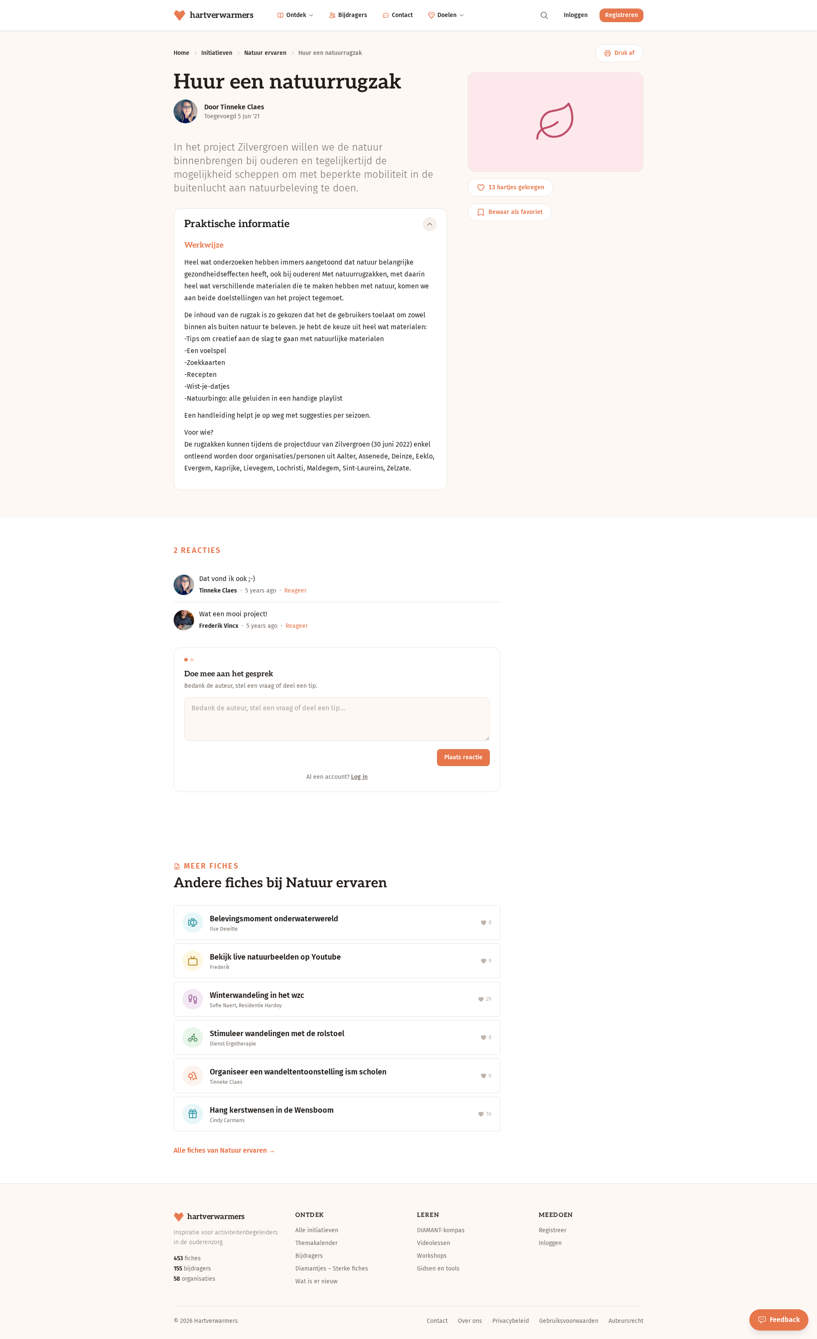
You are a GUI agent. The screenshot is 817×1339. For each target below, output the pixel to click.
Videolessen (433, 1243)
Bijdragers (352, 15)
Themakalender (316, 1243)
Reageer (295, 590)
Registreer (552, 1230)
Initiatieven (216, 53)
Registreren (621, 15)
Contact (402, 15)
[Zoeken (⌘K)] (544, 15)
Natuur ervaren (265, 53)
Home (181, 53)
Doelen (447, 15)
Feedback (785, 1320)
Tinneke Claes (218, 590)
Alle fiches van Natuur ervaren (220, 1150)
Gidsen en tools (438, 1268)
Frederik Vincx (218, 626)
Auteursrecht (625, 1321)
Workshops (432, 1255)
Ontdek (296, 15)
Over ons (470, 1321)
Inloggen (576, 15)
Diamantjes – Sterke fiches (331, 1268)
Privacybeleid (510, 1321)
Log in (359, 777)
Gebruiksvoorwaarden (568, 1321)
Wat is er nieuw (316, 1281)
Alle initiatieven (316, 1230)
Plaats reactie (463, 757)
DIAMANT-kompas (441, 1230)
